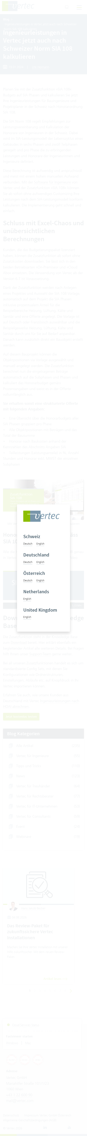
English (40, 543)
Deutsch (27, 543)
